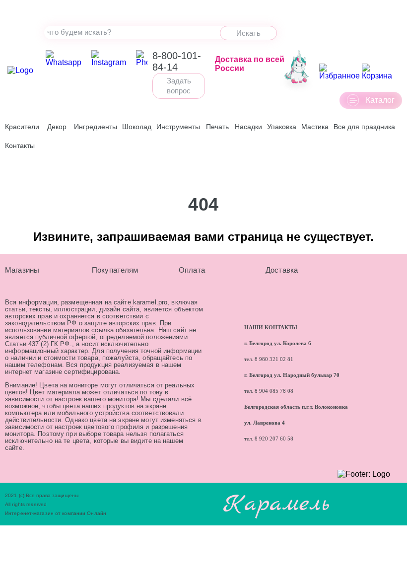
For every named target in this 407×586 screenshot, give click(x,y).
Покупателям (115, 270)
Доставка (282, 270)
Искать (248, 33)
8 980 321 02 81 (274, 359)
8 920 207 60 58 (273, 438)
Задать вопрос (179, 85)
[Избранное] (339, 72)
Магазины (22, 270)
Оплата (192, 270)
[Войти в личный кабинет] (296, 72)
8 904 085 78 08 (274, 391)
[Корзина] (381, 72)
